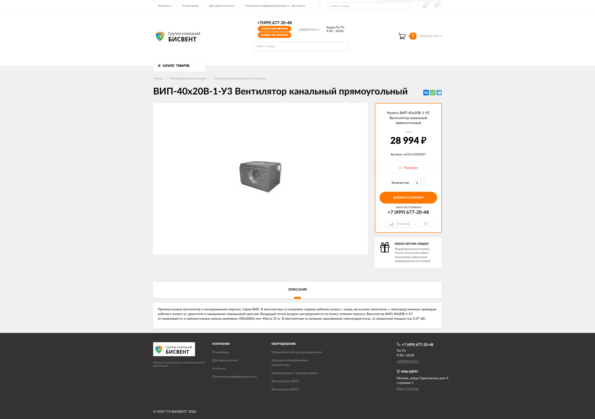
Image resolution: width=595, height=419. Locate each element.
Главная (158, 78)
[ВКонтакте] (426, 92)
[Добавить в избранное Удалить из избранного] (426, 224)
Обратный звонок (274, 28)
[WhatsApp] (432, 92)
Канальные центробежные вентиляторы (240, 78)
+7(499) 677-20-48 (274, 23)
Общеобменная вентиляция (188, 78)
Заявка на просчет (274, 35)
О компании (190, 5)
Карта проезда (408, 388)
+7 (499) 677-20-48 (408, 212)
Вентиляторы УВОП (285, 381)
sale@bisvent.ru (309, 29)
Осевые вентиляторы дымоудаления (296, 352)
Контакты (165, 5)
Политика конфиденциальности (234, 376)
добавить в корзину (408, 197)
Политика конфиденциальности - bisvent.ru (275, 5)
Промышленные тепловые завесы (294, 373)
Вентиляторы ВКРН (285, 389)
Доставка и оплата (222, 5)
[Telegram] (439, 92)
